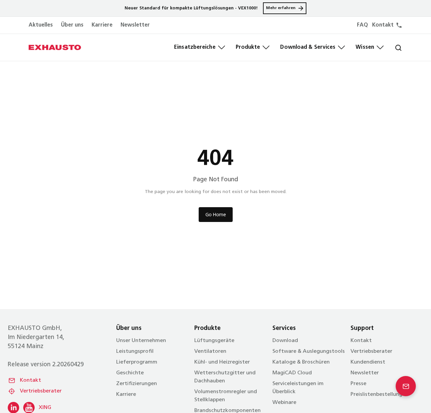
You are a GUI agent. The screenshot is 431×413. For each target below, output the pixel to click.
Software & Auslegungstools (308, 351)
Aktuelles (41, 25)
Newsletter (135, 25)
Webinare (284, 402)
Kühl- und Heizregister (222, 362)
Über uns (72, 25)
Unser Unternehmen (141, 340)
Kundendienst (368, 362)
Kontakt (30, 380)
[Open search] (393, 47)
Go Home (215, 214)
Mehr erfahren (281, 8)
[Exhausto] (55, 47)
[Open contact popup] (406, 386)
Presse (358, 383)
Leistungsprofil (135, 351)
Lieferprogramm (136, 362)
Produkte (248, 47)
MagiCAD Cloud (292, 373)
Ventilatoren (210, 351)
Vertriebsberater (41, 391)
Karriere (102, 25)
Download (285, 340)
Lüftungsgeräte (214, 340)
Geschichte (130, 373)
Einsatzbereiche (195, 47)
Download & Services (307, 47)
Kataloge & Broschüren (301, 362)
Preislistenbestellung (376, 394)
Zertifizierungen (136, 383)
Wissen (365, 47)
